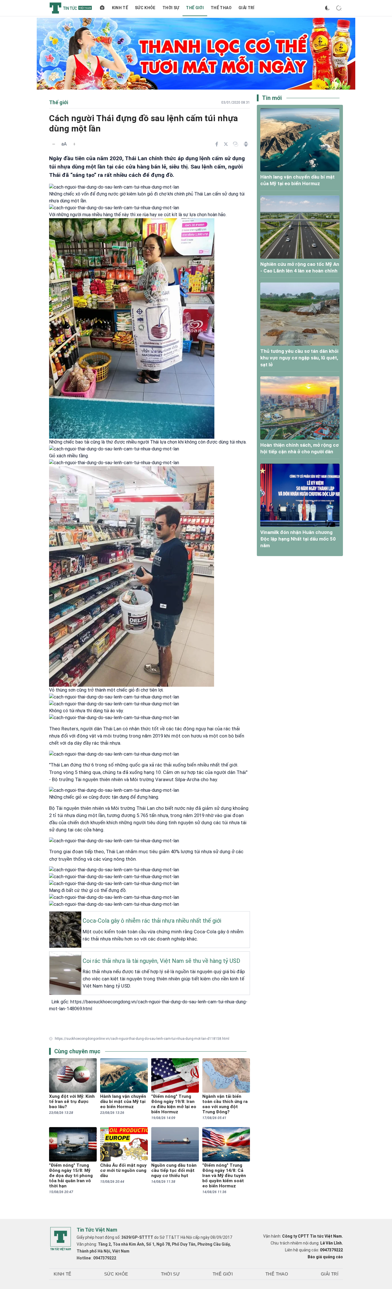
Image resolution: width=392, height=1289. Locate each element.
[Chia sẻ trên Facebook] (216, 144)
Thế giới (195, 7)
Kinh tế (120, 7)
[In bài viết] (246, 144)
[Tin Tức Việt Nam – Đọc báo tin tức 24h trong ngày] (70, 8)
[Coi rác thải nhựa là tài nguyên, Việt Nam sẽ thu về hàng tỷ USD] (51, 956)
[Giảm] (53, 144)
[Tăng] (74, 144)
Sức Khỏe (145, 7)
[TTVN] (60, 1239)
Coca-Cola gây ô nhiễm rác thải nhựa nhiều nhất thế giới (152, 920)
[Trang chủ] (102, 8)
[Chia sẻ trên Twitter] (225, 144)
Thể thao (221, 7)
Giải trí (246, 7)
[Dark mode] (327, 8)
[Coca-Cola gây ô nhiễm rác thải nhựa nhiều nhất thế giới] (51, 916)
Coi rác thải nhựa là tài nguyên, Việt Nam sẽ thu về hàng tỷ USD (161, 960)
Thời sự (170, 7)
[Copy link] (236, 144)
